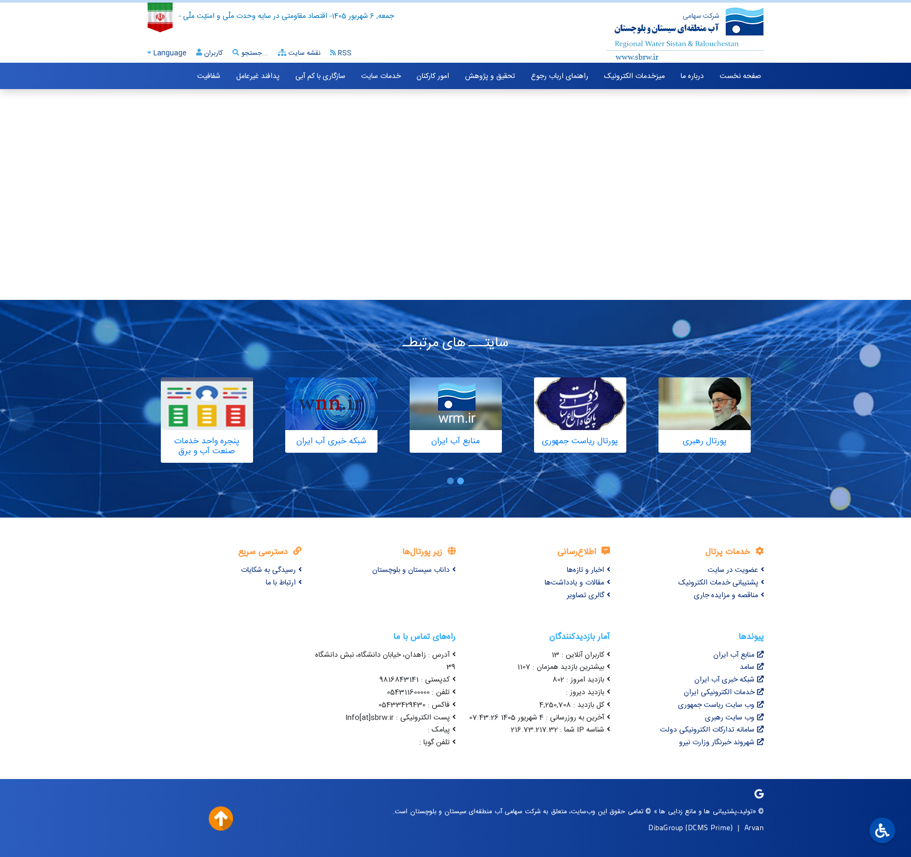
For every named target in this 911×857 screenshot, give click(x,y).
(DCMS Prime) (709, 827)
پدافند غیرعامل (257, 76)
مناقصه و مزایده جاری (726, 595)
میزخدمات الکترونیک (634, 76)
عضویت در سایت (733, 570)
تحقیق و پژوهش (490, 76)
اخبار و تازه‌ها (585, 570)
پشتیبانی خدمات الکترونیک (718, 583)
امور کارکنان (432, 76)
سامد (747, 667)
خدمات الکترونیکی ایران (719, 692)
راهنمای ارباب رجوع (559, 76)
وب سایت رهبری (729, 718)
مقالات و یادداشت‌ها (574, 583)
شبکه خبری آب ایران (724, 680)
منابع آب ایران (733, 655)
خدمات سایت (381, 76)
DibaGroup (665, 827)
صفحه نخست (740, 76)
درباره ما (692, 76)
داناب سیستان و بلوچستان (411, 570)
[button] (461, 481)
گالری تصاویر (585, 595)
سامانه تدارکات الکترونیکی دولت (707, 730)
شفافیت (208, 76)
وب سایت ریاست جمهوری (716, 705)
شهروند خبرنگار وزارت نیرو (716, 742)
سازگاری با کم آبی (320, 76)
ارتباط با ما (281, 583)
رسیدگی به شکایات (268, 570)
